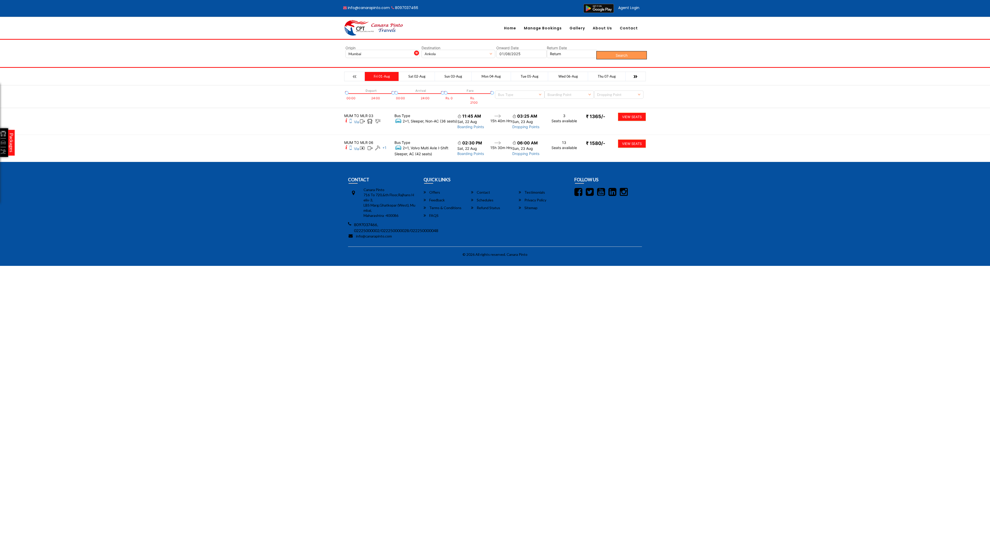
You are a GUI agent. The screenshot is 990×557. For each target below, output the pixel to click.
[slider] (346, 92)
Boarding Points (470, 127)
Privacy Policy (535, 200)
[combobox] (519, 95)
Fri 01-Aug (382, 76)
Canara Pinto (517, 254)
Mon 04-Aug (491, 76)
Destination (431, 48)
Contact (629, 28)
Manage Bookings (543, 28)
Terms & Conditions (444, 208)
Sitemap (531, 208)
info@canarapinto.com (368, 7)
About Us (602, 28)
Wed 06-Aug (568, 76)
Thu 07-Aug (607, 76)
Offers (434, 192)
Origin (350, 48)
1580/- (595, 143)
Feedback (436, 200)
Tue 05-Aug (529, 76)
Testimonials (534, 192)
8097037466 (406, 7)
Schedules (484, 200)
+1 (384, 147)
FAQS (433, 215)
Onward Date (507, 48)
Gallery (577, 28)
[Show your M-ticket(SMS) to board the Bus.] (350, 122)
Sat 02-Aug (416, 76)
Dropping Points (525, 127)
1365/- (595, 116)
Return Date (557, 48)
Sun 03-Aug (453, 76)
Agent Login (628, 7)
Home (510, 28)
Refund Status (488, 208)
